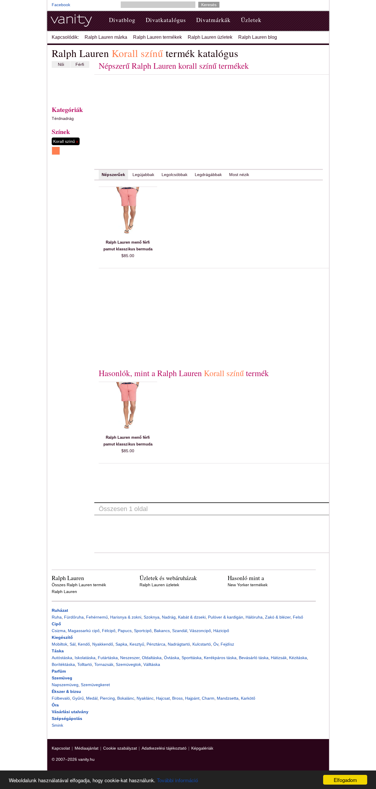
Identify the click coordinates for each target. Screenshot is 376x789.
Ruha (57, 617)
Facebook (61, 4)
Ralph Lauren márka (106, 37)
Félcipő (108, 630)
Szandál (179, 630)
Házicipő (221, 630)
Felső (298, 617)
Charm (208, 698)
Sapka (121, 644)
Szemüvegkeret (95, 684)
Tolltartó (84, 664)
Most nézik (239, 174)
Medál (92, 698)
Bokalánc (125, 698)
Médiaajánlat (86, 748)
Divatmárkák (213, 20)
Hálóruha (254, 617)
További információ (177, 780)
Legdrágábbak (208, 174)
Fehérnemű (97, 617)
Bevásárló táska (253, 657)
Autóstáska (62, 657)
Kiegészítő (62, 637)
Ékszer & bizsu (66, 691)
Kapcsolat (61, 748)
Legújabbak (143, 174)
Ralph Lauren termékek (157, 37)
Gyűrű (78, 698)
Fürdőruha (74, 617)
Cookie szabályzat (120, 748)
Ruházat (60, 610)
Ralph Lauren (64, 591)
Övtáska (171, 657)
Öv (215, 644)
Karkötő (248, 698)
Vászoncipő (200, 630)
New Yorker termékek (248, 584)
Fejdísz (227, 644)
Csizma (59, 630)
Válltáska (151, 664)
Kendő (84, 644)
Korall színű (65, 141)
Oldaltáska (152, 657)
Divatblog (122, 20)
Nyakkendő (102, 644)
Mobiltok (59, 644)
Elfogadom (345, 779)
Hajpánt (192, 698)
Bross (177, 698)
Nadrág (169, 617)
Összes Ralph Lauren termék (79, 584)
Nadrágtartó (179, 644)
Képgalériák (202, 748)
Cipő (56, 624)
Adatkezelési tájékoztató (164, 748)
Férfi (79, 64)
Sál (72, 644)
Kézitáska (298, 657)
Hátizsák (279, 657)
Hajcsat (163, 698)
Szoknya (152, 617)
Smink (57, 725)
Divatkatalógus (166, 20)
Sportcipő (143, 630)
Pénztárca (156, 644)
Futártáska (108, 657)
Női (61, 64)
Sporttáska (192, 657)
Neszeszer (130, 657)
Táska (58, 651)
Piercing (107, 698)
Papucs (125, 630)
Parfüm (59, 671)
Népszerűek (113, 174)
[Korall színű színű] (56, 151)
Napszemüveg (65, 684)
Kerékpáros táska (220, 657)
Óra (55, 705)
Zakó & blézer (278, 617)
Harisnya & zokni (125, 617)
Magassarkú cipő (84, 630)
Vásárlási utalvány (70, 711)
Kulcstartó (201, 644)
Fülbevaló (61, 698)
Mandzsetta (228, 698)
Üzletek (251, 20)
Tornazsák (103, 664)
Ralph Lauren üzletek (210, 37)
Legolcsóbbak (174, 174)
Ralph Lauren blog (257, 37)
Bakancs (162, 630)
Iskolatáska (85, 657)
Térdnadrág (63, 118)
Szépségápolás (67, 718)
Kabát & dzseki (192, 617)
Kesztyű (137, 644)
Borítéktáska (63, 664)
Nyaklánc (145, 698)
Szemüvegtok (128, 664)
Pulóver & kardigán (225, 617)
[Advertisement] (69, 85)
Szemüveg (62, 678)
